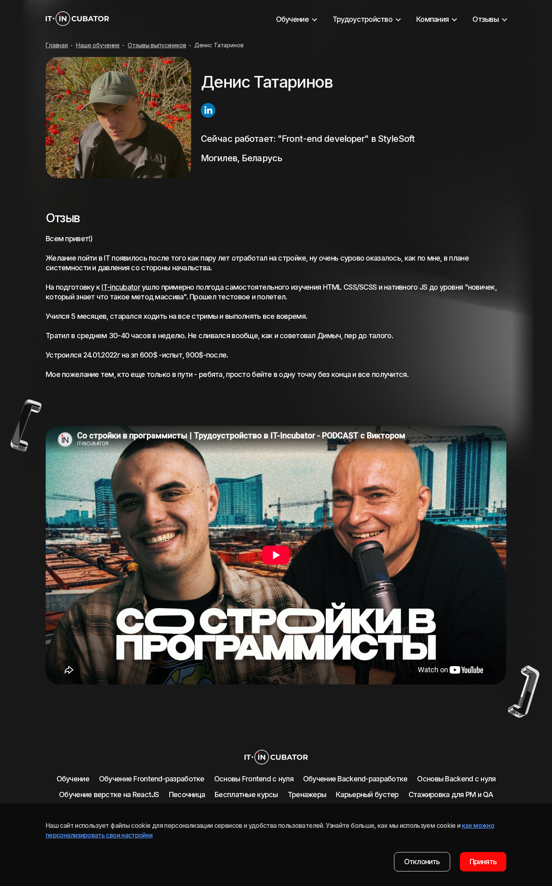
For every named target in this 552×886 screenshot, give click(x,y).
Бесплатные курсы (246, 794)
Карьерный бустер (367, 794)
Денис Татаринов (219, 45)
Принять (483, 861)
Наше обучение (98, 45)
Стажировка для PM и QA (451, 794)
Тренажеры (307, 794)
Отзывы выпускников (157, 45)
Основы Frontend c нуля (253, 778)
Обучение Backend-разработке (355, 778)
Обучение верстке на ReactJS (109, 794)
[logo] (77, 19)
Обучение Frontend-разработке (151, 778)
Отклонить (422, 861)
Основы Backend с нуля (456, 778)
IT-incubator (120, 287)
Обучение (73, 778)
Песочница (187, 794)
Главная (57, 45)
